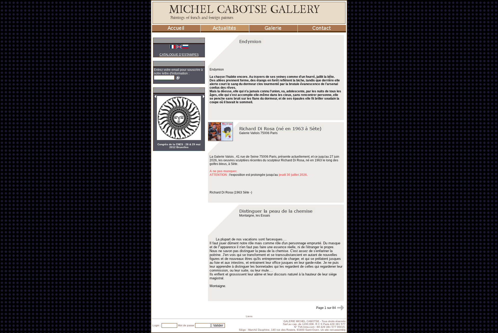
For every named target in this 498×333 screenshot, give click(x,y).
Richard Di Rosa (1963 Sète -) (231, 192)
